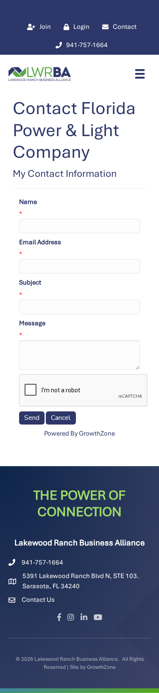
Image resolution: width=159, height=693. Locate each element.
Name (28, 202)
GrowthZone (97, 433)
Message (32, 323)
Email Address (40, 242)
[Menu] (140, 73)
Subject (30, 282)
